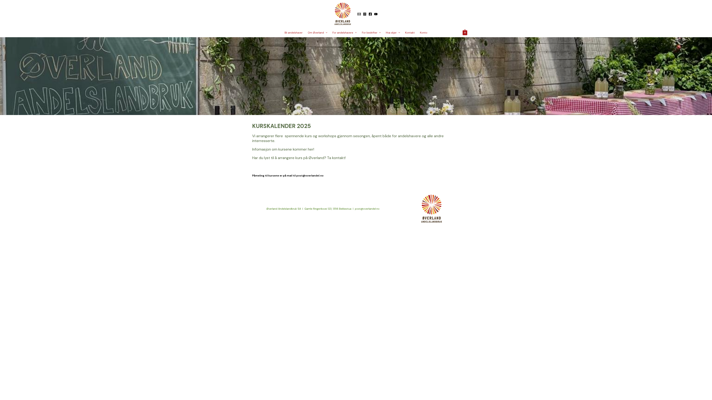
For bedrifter (369, 32)
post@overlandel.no (310, 175)
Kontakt (410, 32)
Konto (423, 32)
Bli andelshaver (294, 32)
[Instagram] (364, 14)
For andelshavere (342, 32)
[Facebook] (370, 14)
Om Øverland (316, 32)
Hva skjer (391, 32)
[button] (325, 32)
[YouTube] (376, 14)
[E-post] (359, 14)
